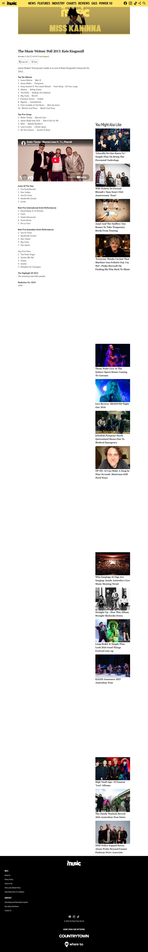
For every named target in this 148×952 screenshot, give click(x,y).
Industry (58, 3)
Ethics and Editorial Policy (13, 888)
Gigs (94, 3)
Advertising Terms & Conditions (14, 892)
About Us (7, 875)
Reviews (84, 3)
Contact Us (8, 910)
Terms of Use (8, 883)
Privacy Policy (9, 879)
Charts (71, 3)
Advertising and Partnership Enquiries (16, 902)
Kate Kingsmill (44, 56)
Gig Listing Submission (12, 906)
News (32, 3)
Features (43, 3)
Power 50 (105, 3)
